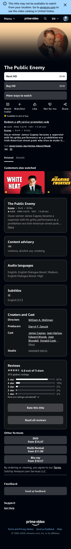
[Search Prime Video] (45, 18)
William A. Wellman (40, 320)
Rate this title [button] (35, 407)
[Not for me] (50, 104)
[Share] (65, 104)
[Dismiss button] (65, 5)
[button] (23, 397)
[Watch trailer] (8, 104)
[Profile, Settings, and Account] (66, 18)
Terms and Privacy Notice (21, 529)
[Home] (31, 18)
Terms (57, 467)
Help (59, 529)
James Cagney (15, 146)
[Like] (35, 104)
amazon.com (47, 7)
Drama (7, 130)
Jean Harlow (29, 146)
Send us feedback (45, 529)
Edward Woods (43, 146)
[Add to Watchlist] (20, 104)
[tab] (8, 158)
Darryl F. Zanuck (38, 326)
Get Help (9, 507)
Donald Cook (48, 340)
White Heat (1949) (24, 182)
